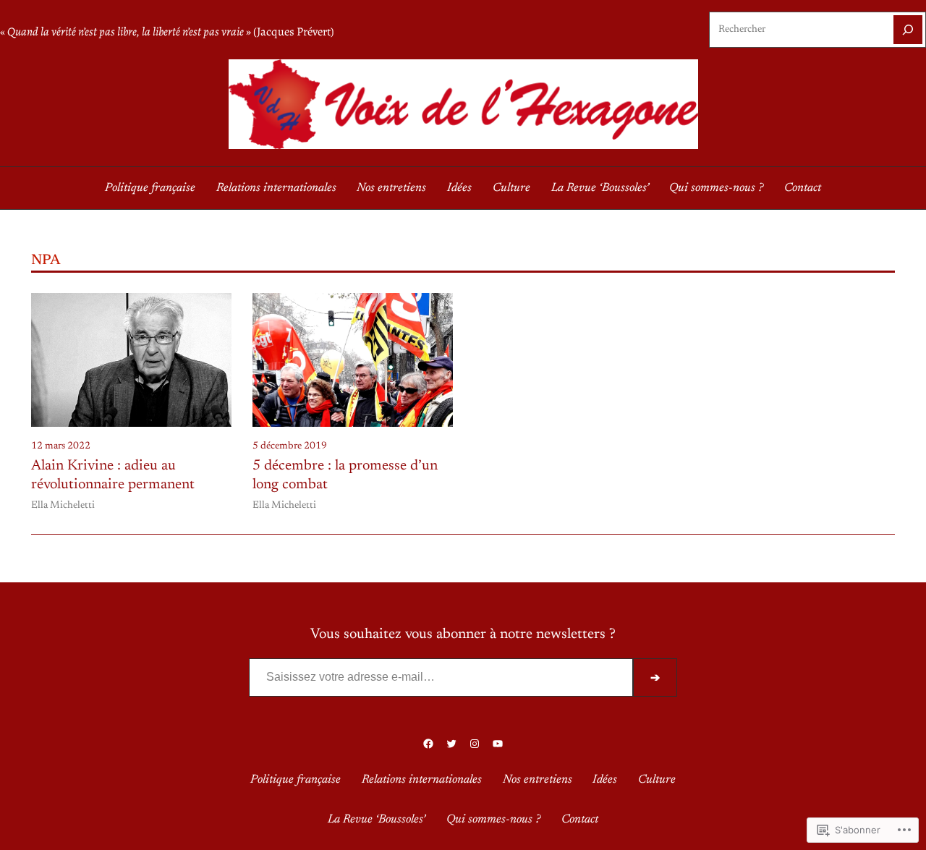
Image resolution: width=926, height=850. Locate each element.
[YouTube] (498, 743)
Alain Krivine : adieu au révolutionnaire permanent (113, 475)
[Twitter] (451, 743)
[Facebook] (428, 743)
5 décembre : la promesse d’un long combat (345, 475)
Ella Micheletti (63, 506)
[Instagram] (474, 743)
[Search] (907, 29)
